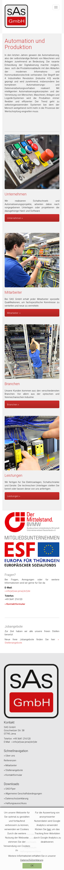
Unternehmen (14, 218)
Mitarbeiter (13, 313)
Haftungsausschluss (16, 803)
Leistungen (13, 496)
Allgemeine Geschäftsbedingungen (23, 793)
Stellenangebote (14, 770)
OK (32, 865)
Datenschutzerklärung (16, 798)
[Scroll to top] (57, 863)
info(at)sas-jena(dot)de (18, 591)
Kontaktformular (15, 604)
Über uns (10, 755)
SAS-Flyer (10, 788)
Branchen (12, 404)
